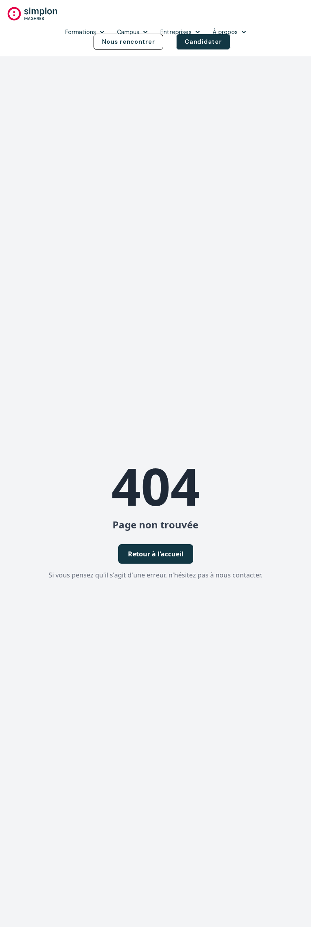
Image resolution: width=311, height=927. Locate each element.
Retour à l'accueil (155, 553)
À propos (225, 32)
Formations (80, 32)
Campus (128, 32)
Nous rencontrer (128, 41)
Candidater (203, 41)
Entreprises (176, 32)
